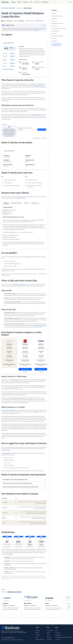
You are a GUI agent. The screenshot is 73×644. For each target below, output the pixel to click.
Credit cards (38, 635)
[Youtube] (11, 637)
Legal (56, 630)
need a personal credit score (17, 397)
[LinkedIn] (9, 637)
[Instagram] (6, 637)
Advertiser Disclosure (39, 20)
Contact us (49, 637)
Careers (48, 635)
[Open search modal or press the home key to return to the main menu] (70, 2)
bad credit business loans (39, 325)
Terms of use (57, 639)
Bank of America (27, 8)
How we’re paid (49, 630)
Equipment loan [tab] (35, 202)
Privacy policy (57, 632)
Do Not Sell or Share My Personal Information (63, 637)
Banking (37, 632)
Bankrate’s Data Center (40, 639)
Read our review (25, 369)
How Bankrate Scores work (8, 69)
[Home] (5, 2)
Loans (37, 637)
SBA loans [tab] (6, 202)
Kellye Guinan (10, 20)
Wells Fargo (15, 379)
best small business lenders (20, 284)
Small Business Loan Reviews (14, 591)
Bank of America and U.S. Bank (7, 410)
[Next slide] (69, 607)
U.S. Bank (35, 411)
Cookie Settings (58, 635)
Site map (48, 632)
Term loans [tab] (26, 202)
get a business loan (7, 453)
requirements (28, 256)
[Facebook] (2, 637)
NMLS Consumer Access (19, 631)
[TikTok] (13, 637)
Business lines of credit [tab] (16, 202)
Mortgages (38, 630)
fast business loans (37, 114)
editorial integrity (39, 28)
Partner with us (49, 639)
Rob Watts (22, 20)
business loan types (20, 196)
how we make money (35, 29)
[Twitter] (4, 637)
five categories (9, 554)
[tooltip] (15, 48)
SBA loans (26, 220)
